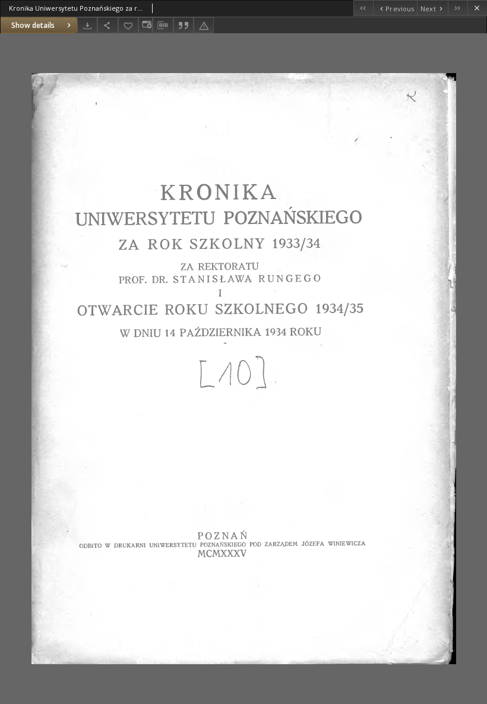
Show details (33, 25)
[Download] (87, 25)
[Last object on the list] (457, 8)
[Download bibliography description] (163, 25)
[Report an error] (204, 25)
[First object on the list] (363, 8)
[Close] (477, 8)
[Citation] (183, 25)
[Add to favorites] (128, 25)
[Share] (107, 25)
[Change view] (145, 25)
